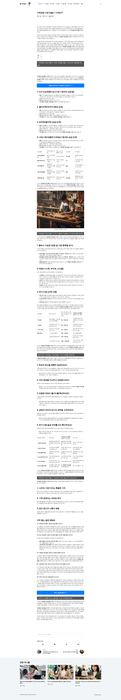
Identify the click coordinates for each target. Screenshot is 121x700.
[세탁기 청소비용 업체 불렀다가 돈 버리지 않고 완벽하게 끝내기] (33, 672)
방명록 (82, 3)
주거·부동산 (58, 3)
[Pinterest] (66, 644)
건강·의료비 (52, 3)
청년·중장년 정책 (76, 3)
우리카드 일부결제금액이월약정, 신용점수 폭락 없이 (59, 681)
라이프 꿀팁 (47, 3)
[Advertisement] (60, 22)
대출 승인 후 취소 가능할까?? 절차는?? (60, 85)
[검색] (100, 3)
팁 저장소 (23, 4)
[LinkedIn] (78, 644)
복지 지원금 (70, 3)
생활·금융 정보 (40, 3)
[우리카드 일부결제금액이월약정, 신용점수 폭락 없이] (60, 672)
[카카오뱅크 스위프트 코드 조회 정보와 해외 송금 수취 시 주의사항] (88, 672)
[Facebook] (43, 644)
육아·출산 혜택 (63, 3)
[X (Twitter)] (54, 644)
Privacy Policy (97, 694)
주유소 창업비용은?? (60, 592)
